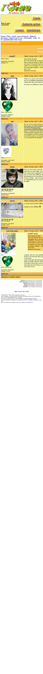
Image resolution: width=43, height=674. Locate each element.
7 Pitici (9, 295)
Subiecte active (31, 24)
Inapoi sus (4, 73)
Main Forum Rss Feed (21, 291)
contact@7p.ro (29, 302)
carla (12, 76)
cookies (16, 298)
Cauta (36, 18)
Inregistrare (33, 30)
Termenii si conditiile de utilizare (30, 299)
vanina (12, 167)
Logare (20, 30)
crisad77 (12, 56)
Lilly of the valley (12, 231)
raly (12, 121)
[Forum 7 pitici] (16, 13)
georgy (12, 201)
